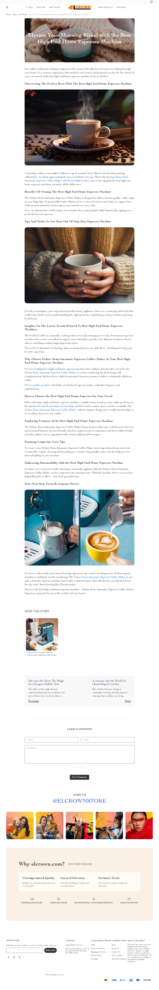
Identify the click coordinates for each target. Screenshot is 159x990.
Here (27, 210)
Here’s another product (37, 385)
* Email (85, 740)
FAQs (93, 945)
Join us (79, 795)
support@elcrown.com (73, 945)
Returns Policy (96, 955)
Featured (121, 7)
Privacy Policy (117, 955)
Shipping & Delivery (98, 952)
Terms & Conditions (119, 959)
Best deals (54, 7)
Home (8, 15)
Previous (33, 701)
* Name (29, 740)
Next (128, 701)
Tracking (94, 959)
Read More (22, 15)
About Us (115, 948)
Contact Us (116, 952)
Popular (41, 7)
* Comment (31, 748)
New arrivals (106, 7)
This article (31, 348)
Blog (15, 15)
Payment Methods (98, 948)
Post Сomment (79, 777)
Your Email (13, 950)
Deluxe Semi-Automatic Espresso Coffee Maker (51, 373)
